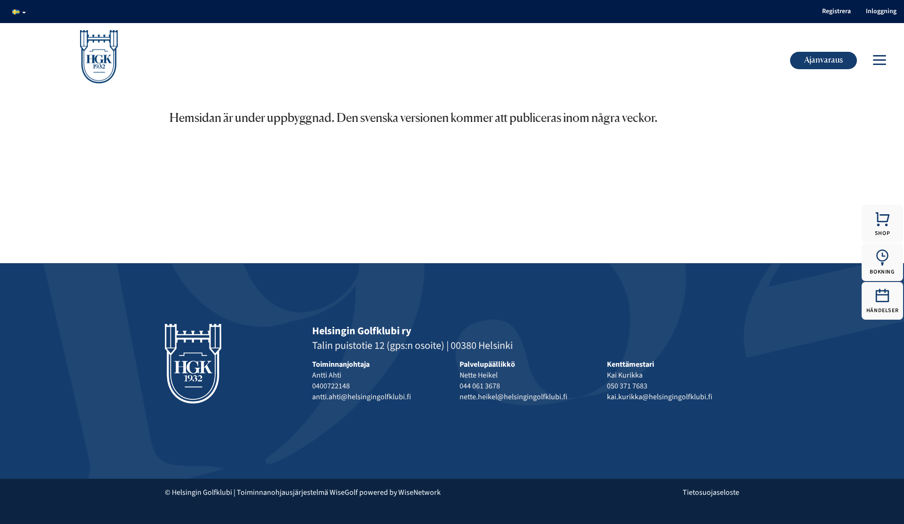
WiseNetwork (419, 492)
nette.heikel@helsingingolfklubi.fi (513, 397)
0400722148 (331, 386)
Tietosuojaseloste (711, 492)
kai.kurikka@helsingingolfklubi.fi (659, 397)
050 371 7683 (627, 386)
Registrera (836, 11)
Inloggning (881, 11)
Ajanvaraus (823, 59)
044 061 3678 (480, 386)
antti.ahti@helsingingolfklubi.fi (361, 397)
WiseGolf (344, 492)
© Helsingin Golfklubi (198, 492)
